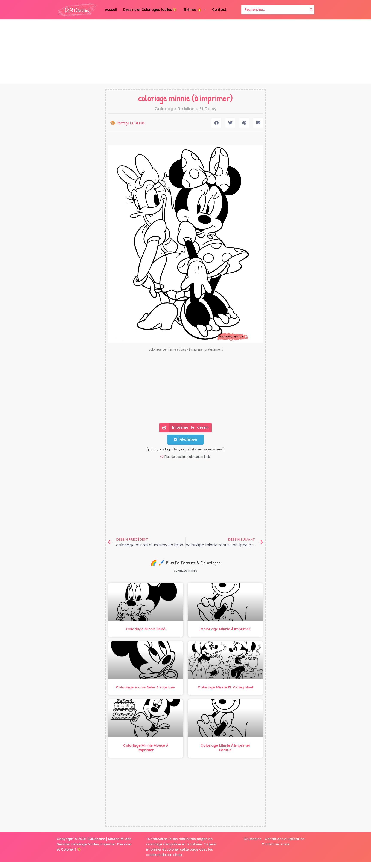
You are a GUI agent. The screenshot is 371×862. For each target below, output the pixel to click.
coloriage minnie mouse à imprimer (145, 747)
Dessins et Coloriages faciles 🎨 (150, 9)
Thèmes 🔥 (192, 9)
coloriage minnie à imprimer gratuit (225, 747)
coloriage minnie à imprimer (225, 629)
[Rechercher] (311, 9)
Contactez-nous (276, 844)
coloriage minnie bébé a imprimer (145, 687)
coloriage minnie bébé (145, 629)
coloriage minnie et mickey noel (225, 687)
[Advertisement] (185, 52)
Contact (219, 9)
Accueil (111, 9)
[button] (216, 123)
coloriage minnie (164, 98)
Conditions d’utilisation (285, 839)
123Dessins (252, 839)
